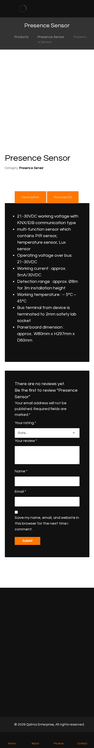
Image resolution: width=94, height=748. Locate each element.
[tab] (30, 197)
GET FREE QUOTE (47, 629)
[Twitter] (47, 704)
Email (20, 491)
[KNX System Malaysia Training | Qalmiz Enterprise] (23, 9)
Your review (26, 441)
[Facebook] (41, 704)
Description (30, 197)
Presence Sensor (31, 168)
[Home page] (4, 37)
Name (21, 471)
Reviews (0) (63, 197)
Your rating (25, 423)
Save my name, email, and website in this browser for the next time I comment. (47, 523)
